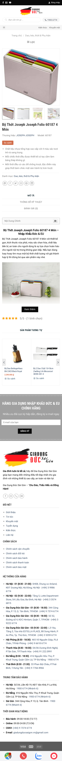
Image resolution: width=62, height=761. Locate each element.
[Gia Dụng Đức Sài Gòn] (30, 11)
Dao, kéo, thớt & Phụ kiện (37, 35)
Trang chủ (17, 35)
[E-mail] (6, 2)
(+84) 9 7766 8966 (34, 668)
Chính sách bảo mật (16, 567)
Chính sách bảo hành (17, 558)
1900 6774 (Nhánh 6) (27, 688)
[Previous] (7, 77)
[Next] (55, 77)
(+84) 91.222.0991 (42, 651)
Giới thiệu (11, 512)
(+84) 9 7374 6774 (49, 611)
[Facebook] (3, 2)
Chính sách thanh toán (17, 562)
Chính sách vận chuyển (18, 549)
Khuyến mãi (54, 27)
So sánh (8, 142)
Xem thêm (29, 309)
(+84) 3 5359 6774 (47, 635)
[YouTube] (10, 2)
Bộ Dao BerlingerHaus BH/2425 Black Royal (13, 370)
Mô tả (31, 195)
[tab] (31, 195)
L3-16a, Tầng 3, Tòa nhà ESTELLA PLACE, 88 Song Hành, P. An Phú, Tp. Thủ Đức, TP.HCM (32, 631)
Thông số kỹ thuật (31, 202)
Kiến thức (42, 27)
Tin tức (9, 516)
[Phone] (23, 756)
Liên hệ (9, 535)
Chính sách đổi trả (15, 553)
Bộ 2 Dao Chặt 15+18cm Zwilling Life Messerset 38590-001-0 (43, 371)
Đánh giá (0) (31, 208)
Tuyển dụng (12, 525)
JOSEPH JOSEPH (25, 135)
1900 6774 (53, 659)
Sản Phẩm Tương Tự (31, 330)
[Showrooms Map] (8, 755)
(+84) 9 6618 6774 (37, 643)
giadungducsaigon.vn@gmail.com (30, 732)
